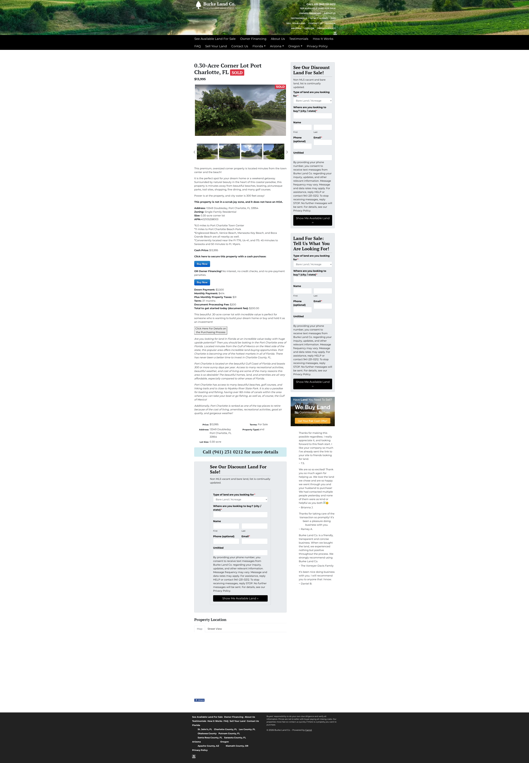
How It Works (319, 18)
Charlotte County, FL (225, 729)
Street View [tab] (215, 628)
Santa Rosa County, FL (210, 737)
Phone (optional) (223, 536)
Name (217, 521)
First (215, 531)
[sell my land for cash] (313, 411)
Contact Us (315, 23)
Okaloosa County (207, 733)
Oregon (309, 28)
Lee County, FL (247, 729)
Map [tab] (199, 628)
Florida (331, 23)
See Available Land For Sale (318, 8)
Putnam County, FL (229, 733)
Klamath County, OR (237, 746)
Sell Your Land (295, 23)
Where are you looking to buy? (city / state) (237, 508)
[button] (194, 152)
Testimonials (299, 18)
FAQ (333, 18)
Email (245, 536)
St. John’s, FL (205, 729)
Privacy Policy (326, 28)
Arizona (296, 28)
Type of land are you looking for (234, 494)
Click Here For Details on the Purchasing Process (210, 330)
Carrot (308, 730)
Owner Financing (310, 13)
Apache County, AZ (208, 746)
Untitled (218, 547)
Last (243, 531)
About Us (330, 13)
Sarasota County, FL (235, 737)
